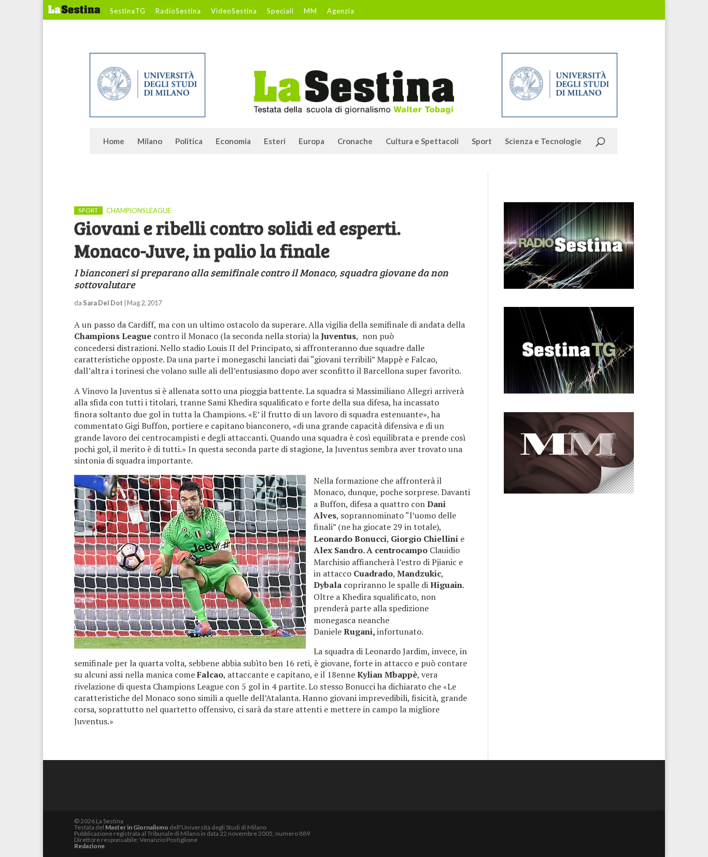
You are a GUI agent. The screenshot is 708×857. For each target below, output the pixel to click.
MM (310, 11)
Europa (311, 141)
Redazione (89, 846)
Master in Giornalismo (136, 827)
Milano (149, 141)
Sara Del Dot (103, 303)
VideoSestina (234, 11)
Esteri (275, 141)
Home (113, 141)
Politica (189, 141)
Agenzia (341, 11)
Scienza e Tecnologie (543, 141)
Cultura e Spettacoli (422, 141)
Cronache (355, 141)
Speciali (280, 11)
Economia (233, 141)
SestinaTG (128, 11)
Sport (482, 141)
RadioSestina (178, 11)
